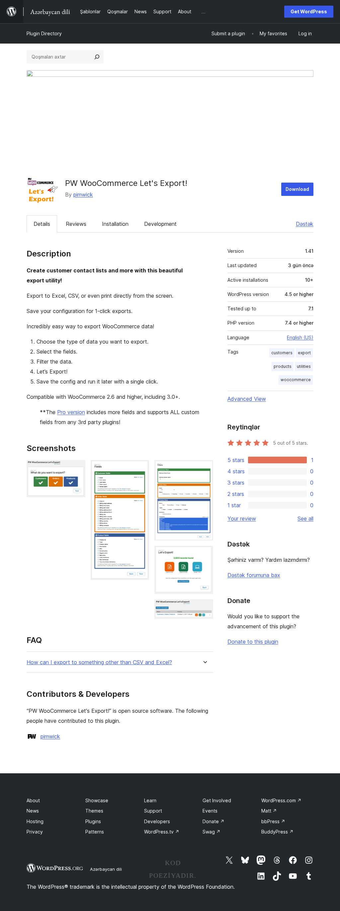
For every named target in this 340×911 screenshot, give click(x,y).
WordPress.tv (161, 832)
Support (153, 811)
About (33, 800)
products (283, 366)
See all (305, 518)
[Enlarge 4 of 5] (204, 554)
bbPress (273, 821)
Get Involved (217, 800)
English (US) (300, 337)
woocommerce (296, 379)
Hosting (35, 821)
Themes (94, 811)
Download (297, 189)
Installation (115, 224)
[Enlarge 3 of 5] (204, 469)
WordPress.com (281, 800)
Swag (211, 832)
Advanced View (246, 398)
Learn (150, 800)
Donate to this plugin (252, 641)
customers (282, 352)
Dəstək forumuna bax (253, 575)
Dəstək (304, 224)
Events (210, 811)
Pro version (71, 412)
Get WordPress (309, 11)
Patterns (94, 832)
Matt (269, 811)
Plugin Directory (44, 33)
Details (42, 224)
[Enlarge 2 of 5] (140, 469)
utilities (304, 366)
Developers (157, 821)
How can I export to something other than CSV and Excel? (99, 662)
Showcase (96, 800)
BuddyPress (277, 832)
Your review (241, 518)
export (304, 352)
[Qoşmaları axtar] (97, 57)
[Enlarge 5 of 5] (204, 608)
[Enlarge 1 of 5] (76, 469)
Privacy (35, 832)
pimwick (83, 194)
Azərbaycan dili (106, 869)
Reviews (76, 224)
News (33, 811)
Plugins (93, 821)
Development (160, 224)
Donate (213, 821)
